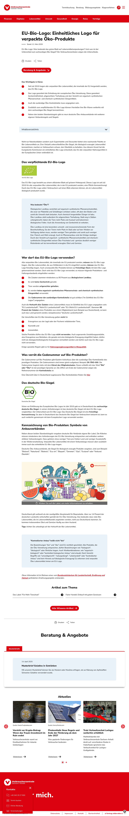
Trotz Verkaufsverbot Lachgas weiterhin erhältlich (98, 731)
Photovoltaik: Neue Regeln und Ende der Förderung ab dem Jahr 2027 (64, 733)
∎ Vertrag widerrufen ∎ (114, 813)
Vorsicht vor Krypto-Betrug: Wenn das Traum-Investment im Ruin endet (29, 733)
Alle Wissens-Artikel (62, 608)
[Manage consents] (124, 811)
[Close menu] (30, 788)
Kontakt (81, 813)
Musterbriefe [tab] (14, 649)
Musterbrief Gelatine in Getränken (39, 665)
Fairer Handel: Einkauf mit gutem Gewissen (83, 594)
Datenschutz (55, 813)
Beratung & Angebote (34, 70)
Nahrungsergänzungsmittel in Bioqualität (68, 347)
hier (88, 375)
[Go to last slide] (6, 726)
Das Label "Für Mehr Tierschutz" (26, 594)
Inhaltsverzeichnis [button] (30, 129)
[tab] (62, 762)
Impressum (69, 813)
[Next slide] (123, 726)
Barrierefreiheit (94, 813)
